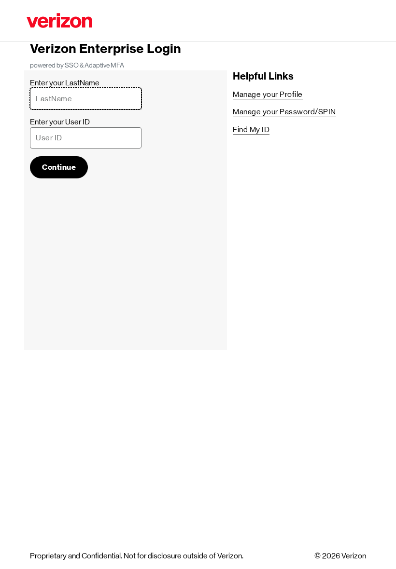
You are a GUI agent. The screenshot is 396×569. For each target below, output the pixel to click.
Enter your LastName (64, 82)
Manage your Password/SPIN (284, 111)
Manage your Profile (268, 94)
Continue (59, 167)
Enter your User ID (60, 121)
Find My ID (251, 129)
